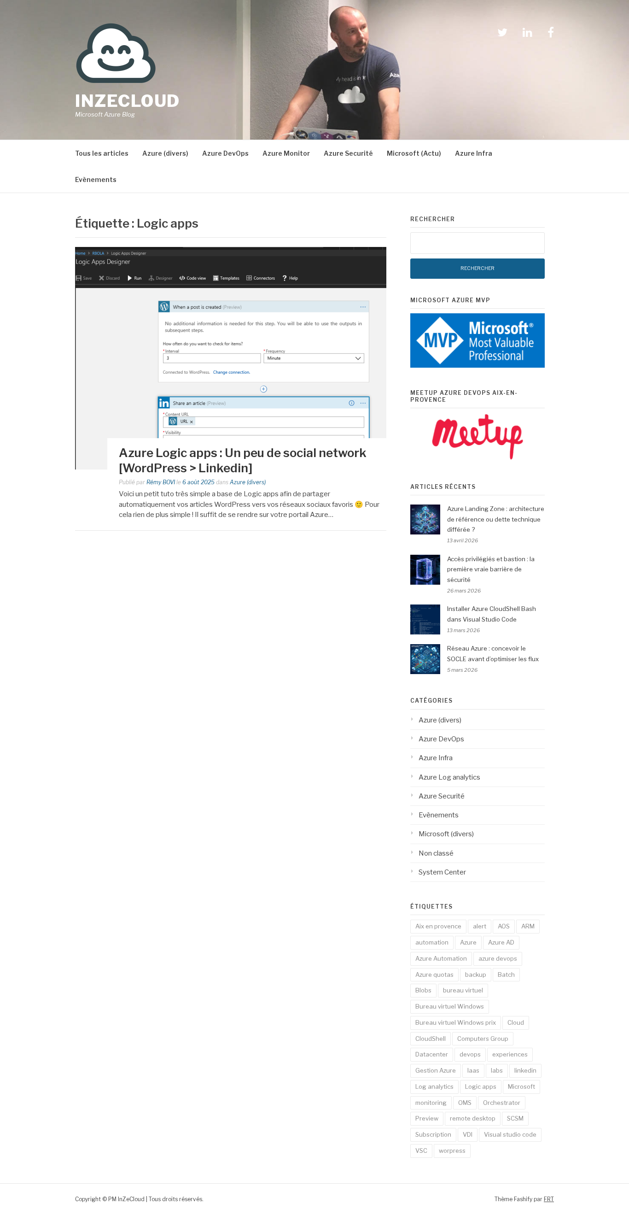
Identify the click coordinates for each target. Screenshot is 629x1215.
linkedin (525, 1070)
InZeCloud (127, 101)
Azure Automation (441, 958)
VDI (467, 1134)
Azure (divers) (165, 153)
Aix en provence (438, 926)
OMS (465, 1102)
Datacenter (431, 1054)
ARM (528, 926)
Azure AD (501, 942)
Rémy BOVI (160, 482)
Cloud (515, 1022)
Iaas (473, 1070)
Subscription (433, 1134)
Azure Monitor (286, 153)
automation (431, 942)
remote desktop (472, 1118)
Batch (506, 974)
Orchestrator (501, 1102)
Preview (426, 1118)
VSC (421, 1150)
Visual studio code (510, 1134)
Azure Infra (473, 153)
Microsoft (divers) (446, 834)
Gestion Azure (435, 1070)
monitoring (431, 1102)
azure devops (497, 958)
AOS (504, 926)
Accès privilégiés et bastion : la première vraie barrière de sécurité (491, 569)
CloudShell (430, 1038)
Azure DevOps (225, 153)
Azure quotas (434, 974)
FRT (549, 1199)
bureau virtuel (463, 990)
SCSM (515, 1118)
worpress (452, 1150)
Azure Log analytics (449, 777)
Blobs (423, 990)
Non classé (436, 853)
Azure (468, 942)
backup (475, 974)
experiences (510, 1054)
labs (497, 1070)
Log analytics (434, 1086)
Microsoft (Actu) (414, 153)
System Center (442, 872)
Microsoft (521, 1086)
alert (479, 926)
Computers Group (482, 1038)
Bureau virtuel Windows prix (455, 1022)
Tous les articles (101, 153)
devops (470, 1054)
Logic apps (480, 1086)
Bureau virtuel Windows (449, 1006)
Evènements (95, 179)
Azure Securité (348, 153)
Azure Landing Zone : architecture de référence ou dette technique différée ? (495, 519)
